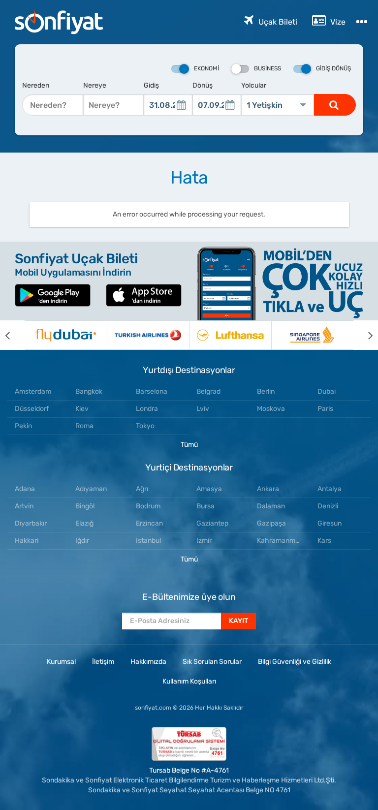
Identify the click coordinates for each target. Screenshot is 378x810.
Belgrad (208, 391)
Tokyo (145, 426)
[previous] (12, 335)
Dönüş (202, 85)
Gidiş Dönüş (333, 68)
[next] (365, 335)
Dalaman (271, 506)
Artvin (24, 506)
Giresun (329, 523)
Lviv (202, 409)
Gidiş (151, 85)
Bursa (205, 506)
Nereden (35, 85)
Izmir (204, 540)
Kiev (82, 409)
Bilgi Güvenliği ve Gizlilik (294, 661)
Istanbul (148, 540)
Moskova (271, 409)
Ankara (268, 489)
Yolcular (253, 85)
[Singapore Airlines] (312, 335)
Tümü (189, 444)
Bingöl (84, 506)
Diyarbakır (31, 523)
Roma (84, 426)
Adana (25, 489)
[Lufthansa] (230, 335)
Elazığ (84, 523)
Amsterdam (33, 391)
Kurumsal (61, 661)
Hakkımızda (148, 661)
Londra (147, 409)
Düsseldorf (32, 409)
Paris (325, 409)
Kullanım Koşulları (189, 681)
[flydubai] (66, 335)
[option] (66, 335)
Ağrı (142, 489)
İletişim (103, 661)
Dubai (326, 391)
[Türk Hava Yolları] (148, 335)
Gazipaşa (271, 523)
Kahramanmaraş (283, 540)
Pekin (23, 426)
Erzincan (149, 523)
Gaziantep (212, 523)
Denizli (327, 506)
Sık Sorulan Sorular (212, 661)
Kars (324, 540)
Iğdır (82, 540)
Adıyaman (91, 489)
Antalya (329, 489)
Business (267, 68)
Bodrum (148, 506)
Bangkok (88, 391)
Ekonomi (206, 68)
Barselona (151, 391)
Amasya (209, 489)
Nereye (94, 85)
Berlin (266, 391)
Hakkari (26, 540)
